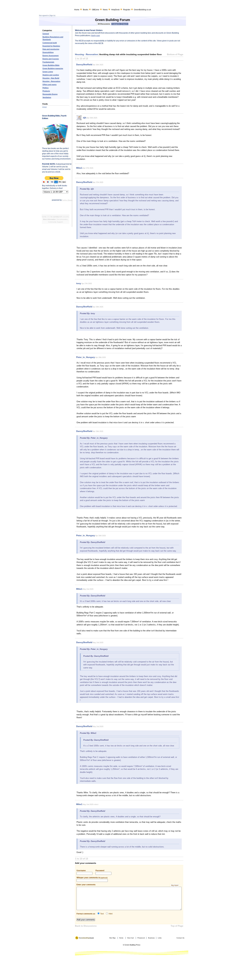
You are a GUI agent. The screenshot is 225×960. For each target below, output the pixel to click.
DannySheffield (84, 64)
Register (126, 10)
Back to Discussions (86, 926)
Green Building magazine (53, 68)
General (46, 34)
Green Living (48, 72)
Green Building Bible (51, 65)
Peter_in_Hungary (85, 357)
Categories (116, 24)
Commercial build (50, 43)
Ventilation (47, 97)
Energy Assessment (51, 56)
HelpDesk (115, 10)
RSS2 (44, 107)
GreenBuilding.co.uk (142, 10)
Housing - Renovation (51, 81)
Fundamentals (48, 62)
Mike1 (79, 168)
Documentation (62, 219)
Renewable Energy (50, 94)
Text (102, 914)
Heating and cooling (51, 75)
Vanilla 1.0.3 (46, 217)
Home (76, 10)
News (105, 10)
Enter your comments (127, 885)
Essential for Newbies (51, 46)
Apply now (95, 35)
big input (174, 885)
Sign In (52, 15)
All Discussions (104, 24)
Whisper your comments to (92, 878)
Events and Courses (51, 59)
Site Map (112, 938)
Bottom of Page (175, 54)
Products (46, 91)
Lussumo (65, 217)
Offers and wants (49, 84)
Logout (78, 940)
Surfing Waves (67, 200)
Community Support (55, 222)
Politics (46, 88)
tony (78, 283)
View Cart (130, 938)
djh (84, 117)
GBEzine (95, 10)
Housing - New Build (51, 78)
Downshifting (48, 52)
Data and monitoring (51, 49)
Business (151, 938)
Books (85, 10)
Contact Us (180, 938)
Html (110, 914)
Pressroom (141, 938)
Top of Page (177, 926)
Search (125, 24)
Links (159, 938)
